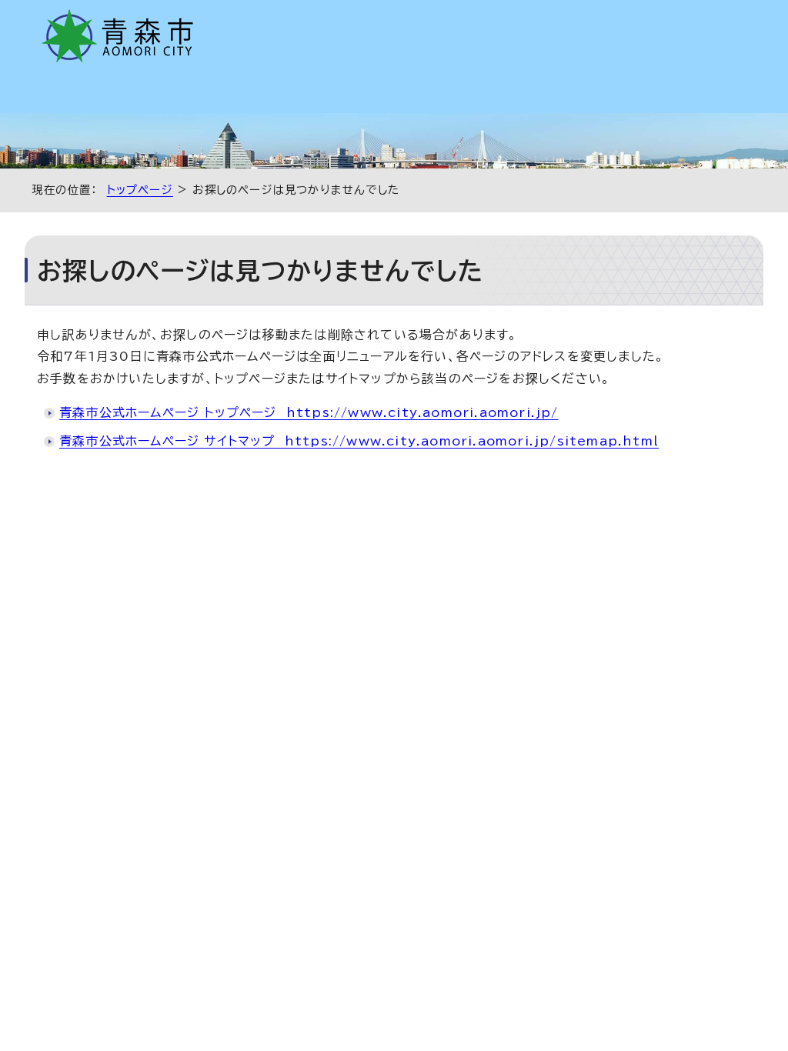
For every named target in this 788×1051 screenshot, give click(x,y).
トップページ (140, 189)
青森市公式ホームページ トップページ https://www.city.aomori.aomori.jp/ (309, 412)
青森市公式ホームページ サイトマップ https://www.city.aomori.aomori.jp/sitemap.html (359, 441)
